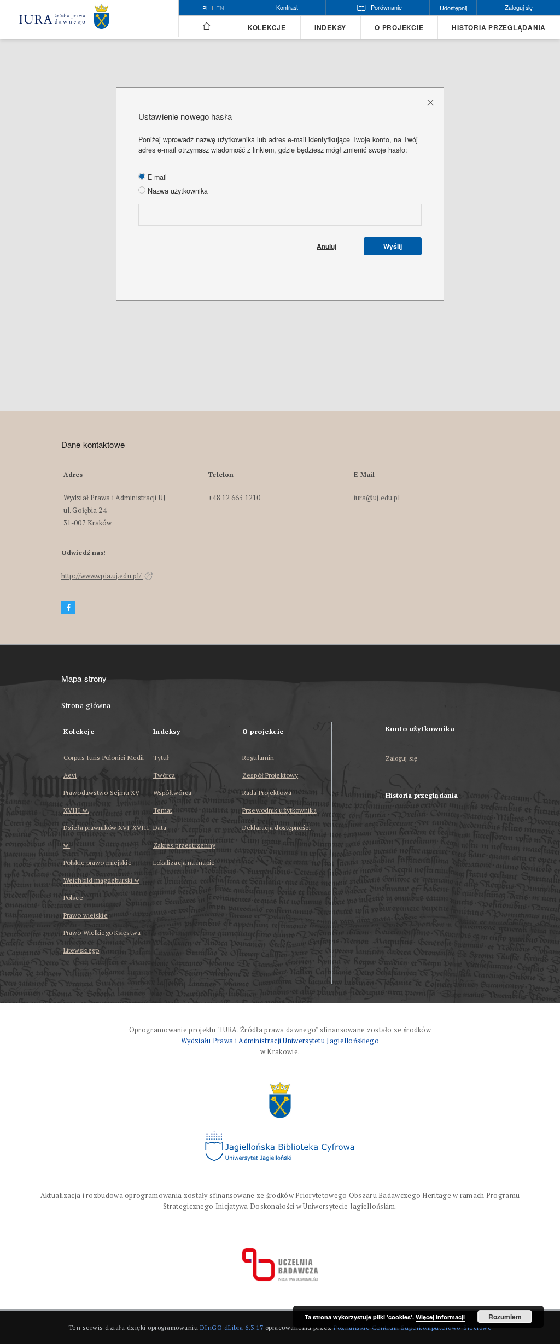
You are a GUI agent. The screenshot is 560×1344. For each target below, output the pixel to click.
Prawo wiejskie (85, 915)
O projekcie (399, 27)
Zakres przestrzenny (184, 845)
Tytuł (161, 757)
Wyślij (392, 246)
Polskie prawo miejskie (97, 862)
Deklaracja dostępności (276, 827)
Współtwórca (172, 792)
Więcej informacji (440, 1317)
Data (159, 827)
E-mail (156, 177)
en (220, 8)
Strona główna (86, 705)
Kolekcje (267, 27)
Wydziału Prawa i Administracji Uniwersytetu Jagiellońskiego (280, 1040)
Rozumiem (505, 1317)
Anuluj (326, 246)
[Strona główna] (206, 26)
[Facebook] (68, 607)
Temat (163, 810)
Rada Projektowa (266, 792)
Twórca (164, 775)
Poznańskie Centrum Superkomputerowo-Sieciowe (413, 1327)
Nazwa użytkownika (176, 191)
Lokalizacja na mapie (184, 862)
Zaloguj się (402, 758)
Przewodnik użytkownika (279, 810)
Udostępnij (453, 8)
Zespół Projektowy (270, 775)
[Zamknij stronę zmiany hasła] (431, 102)
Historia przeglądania (499, 27)
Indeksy (330, 27)
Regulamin (258, 757)
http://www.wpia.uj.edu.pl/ (102, 576)
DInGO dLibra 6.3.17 (232, 1327)
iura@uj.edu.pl (377, 497)
